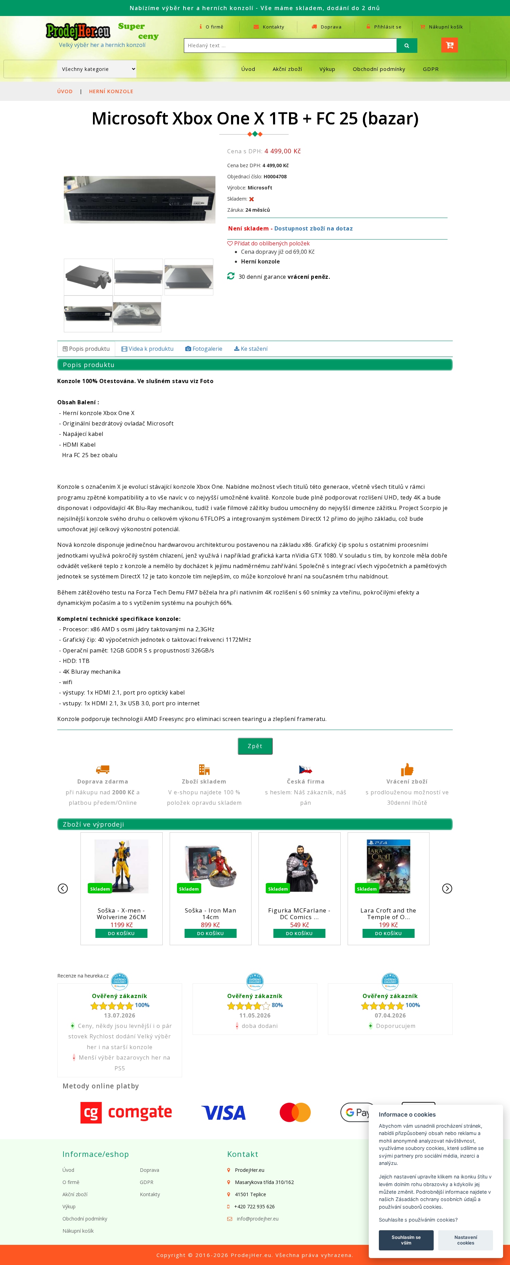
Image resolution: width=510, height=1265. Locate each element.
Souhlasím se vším (406, 1240)
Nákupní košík (445, 27)
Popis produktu (89, 348)
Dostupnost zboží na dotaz (313, 228)
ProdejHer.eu (251, 1254)
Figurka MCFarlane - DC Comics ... (299, 913)
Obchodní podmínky (379, 68)
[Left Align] (407, 45)
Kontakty (273, 27)
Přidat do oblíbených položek (271, 243)
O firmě (213, 27)
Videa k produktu (150, 348)
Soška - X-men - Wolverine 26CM (121, 913)
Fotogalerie (206, 348)
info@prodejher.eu (258, 1218)
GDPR (431, 68)
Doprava (331, 27)
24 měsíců (257, 209)
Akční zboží (287, 68)
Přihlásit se (387, 27)
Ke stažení (253, 348)
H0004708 (275, 176)
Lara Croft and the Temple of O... (388, 913)
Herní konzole (111, 91)
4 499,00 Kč (275, 165)
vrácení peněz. (309, 277)
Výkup (327, 68)
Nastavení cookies (465, 1240)
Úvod (248, 68)
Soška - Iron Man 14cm (210, 913)
